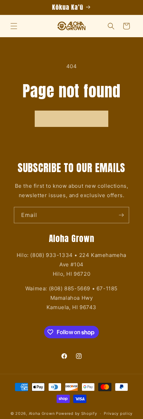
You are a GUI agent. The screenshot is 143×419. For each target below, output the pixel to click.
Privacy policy (118, 413)
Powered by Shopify (76, 413)
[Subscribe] (121, 215)
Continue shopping (71, 118)
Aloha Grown (42, 413)
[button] (14, 26)
